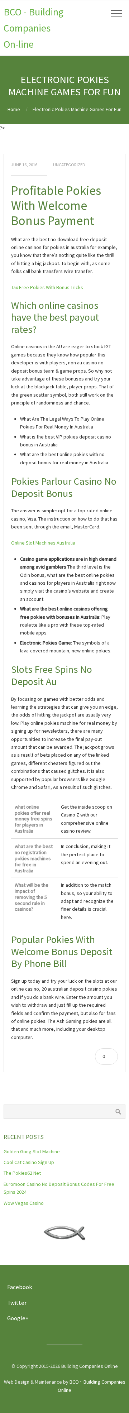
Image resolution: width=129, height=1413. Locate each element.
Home (14, 109)
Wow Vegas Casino (24, 1203)
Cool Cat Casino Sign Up (29, 1162)
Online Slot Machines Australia (43, 543)
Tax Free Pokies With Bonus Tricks (47, 287)
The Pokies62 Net (22, 1173)
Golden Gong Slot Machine (32, 1151)
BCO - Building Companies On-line (33, 28)
